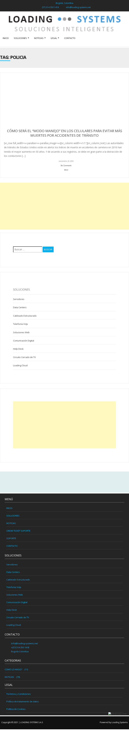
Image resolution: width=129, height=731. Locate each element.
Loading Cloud (20, 365)
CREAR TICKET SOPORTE (18, 530)
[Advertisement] (64, 206)
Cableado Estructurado (25, 315)
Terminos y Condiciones (18, 693)
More (66, 170)
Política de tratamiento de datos (22, 701)
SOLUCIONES (20, 38)
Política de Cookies (16, 709)
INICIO (6, 38)
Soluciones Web (21, 332)
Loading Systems (120, 722)
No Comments (66, 165)
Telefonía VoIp (20, 323)
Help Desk (18, 348)
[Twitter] (64, 482)
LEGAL (54, 38)
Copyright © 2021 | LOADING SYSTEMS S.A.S (22, 722)
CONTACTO (69, 38)
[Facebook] (57, 482)
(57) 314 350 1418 (50, 7)
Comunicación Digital (23, 340)
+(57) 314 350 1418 (20, 647)
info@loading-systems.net (78, 7)
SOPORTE (11, 538)
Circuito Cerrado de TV (24, 357)
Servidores (18, 299)
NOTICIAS (39, 38)
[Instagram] (71, 482)
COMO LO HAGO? (13, 669)
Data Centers (20, 307)
